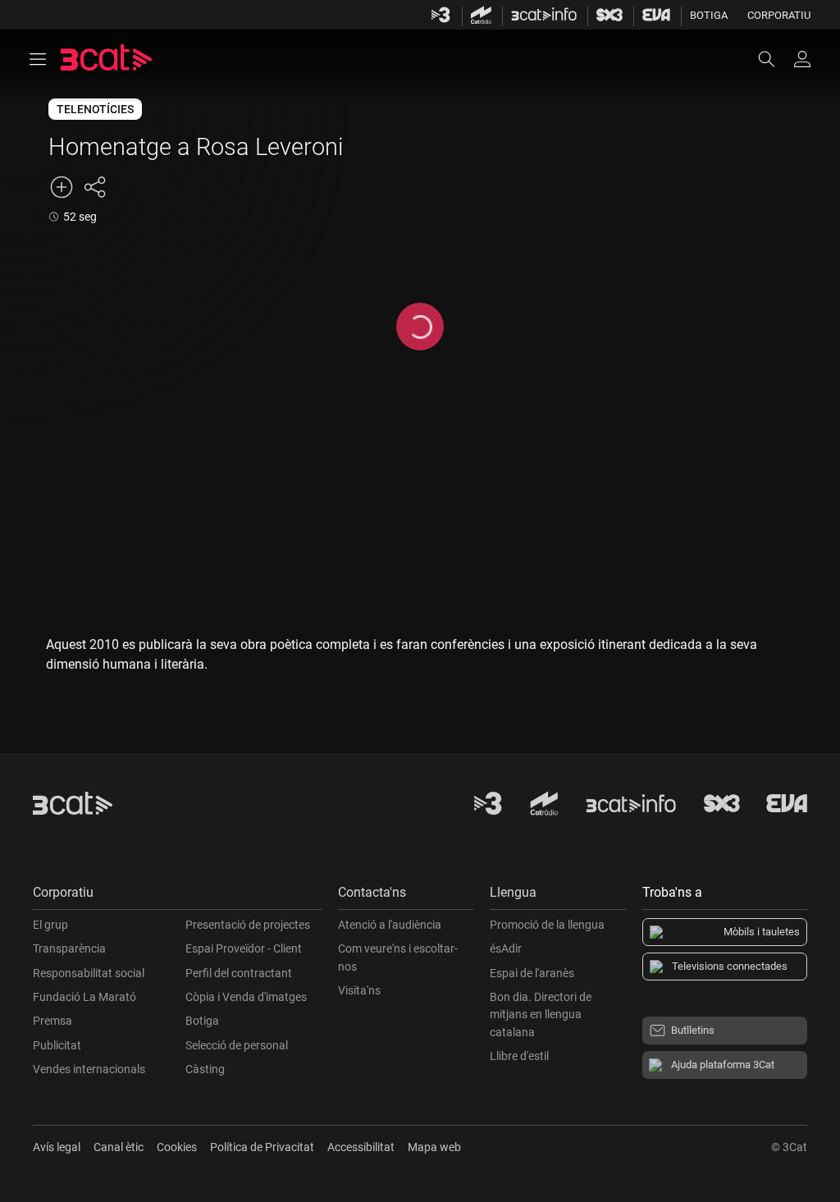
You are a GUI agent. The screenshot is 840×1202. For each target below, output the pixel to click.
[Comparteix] (94, 187)
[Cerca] (774, 59)
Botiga (709, 15)
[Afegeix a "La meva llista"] (61, 187)
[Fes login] (802, 59)
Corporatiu (778, 15)
